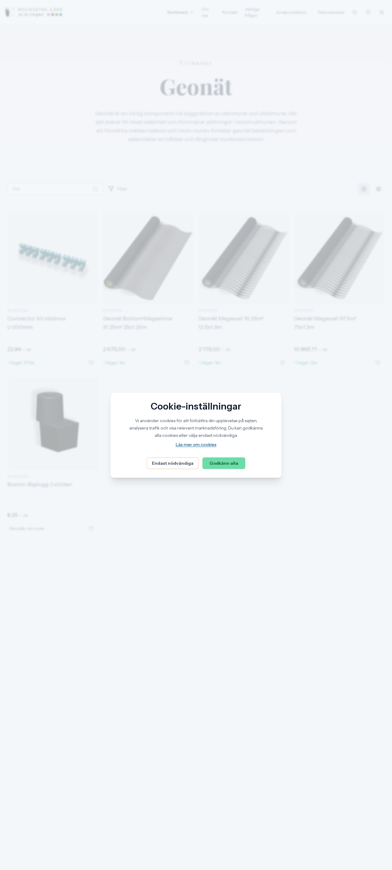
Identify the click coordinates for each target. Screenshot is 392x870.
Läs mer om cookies (196, 444)
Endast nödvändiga (173, 463)
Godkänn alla (223, 463)
